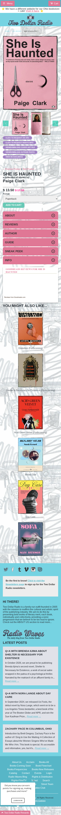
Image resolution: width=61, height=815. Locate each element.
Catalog (13, 773)
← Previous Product (12, 169)
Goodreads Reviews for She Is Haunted (25, 270)
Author (11, 233)
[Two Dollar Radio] (30, 19)
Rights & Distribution (42, 777)
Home (7, 31)
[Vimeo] (26, 569)
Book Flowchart (43, 765)
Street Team (47, 784)
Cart (56, 3)
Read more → (12, 681)
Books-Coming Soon (20, 765)
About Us (16, 762)
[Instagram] (33, 569)
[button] (21, 813)
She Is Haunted (30, 31)
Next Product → (30, 169)
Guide (9, 242)
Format (6, 194)
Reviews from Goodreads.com (14, 297)
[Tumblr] (19, 569)
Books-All (44, 762)
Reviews (11, 224)
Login (49, 773)
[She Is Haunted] (20, 123)
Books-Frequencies (17, 769)
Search (46, 780)
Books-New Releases (43, 769)
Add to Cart (14, 205)
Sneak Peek (14, 251)
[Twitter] (6, 569)
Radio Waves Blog (17, 777)
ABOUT (10, 215)
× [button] (33, 780)
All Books (16, 31)
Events (37, 773)
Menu (9, 3)
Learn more (18, 800)
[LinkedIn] (40, 569)
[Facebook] (12, 569)
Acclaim (30, 762)
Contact (26, 773)
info (8, 260)
